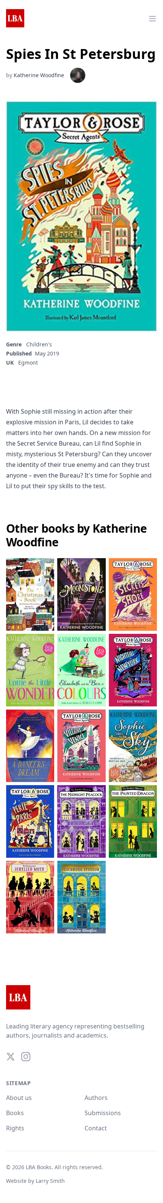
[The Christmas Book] (30, 594)
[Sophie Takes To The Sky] (133, 745)
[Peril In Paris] (30, 821)
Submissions (103, 1113)
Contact (96, 1128)
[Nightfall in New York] (133, 670)
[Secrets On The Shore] (133, 594)
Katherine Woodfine (39, 75)
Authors (96, 1097)
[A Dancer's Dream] (30, 745)
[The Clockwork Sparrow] (81, 897)
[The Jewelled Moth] (30, 897)
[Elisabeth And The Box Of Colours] (81, 670)
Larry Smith (50, 1180)
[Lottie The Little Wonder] (30, 670)
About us (19, 1097)
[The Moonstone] (81, 594)
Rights (15, 1128)
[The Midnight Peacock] (81, 821)
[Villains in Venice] (81, 745)
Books (15, 1113)
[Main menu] (152, 18)
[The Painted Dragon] (133, 821)
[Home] (15, 18)
